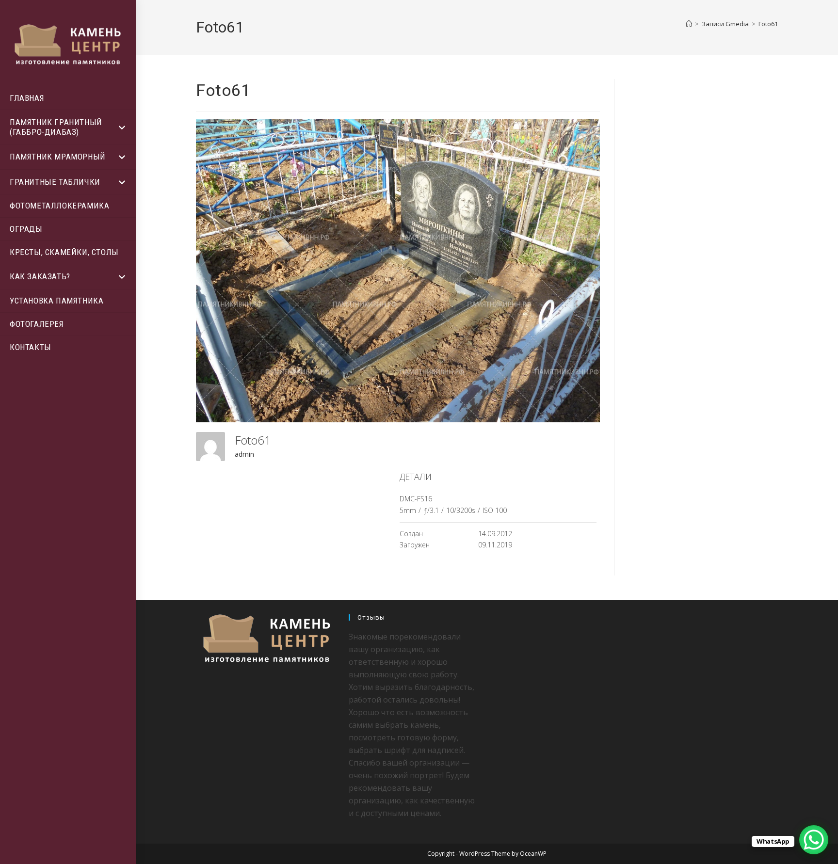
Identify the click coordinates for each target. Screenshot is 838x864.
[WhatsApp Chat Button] (813, 839)
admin (244, 454)
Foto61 (768, 23)
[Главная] (689, 23)
